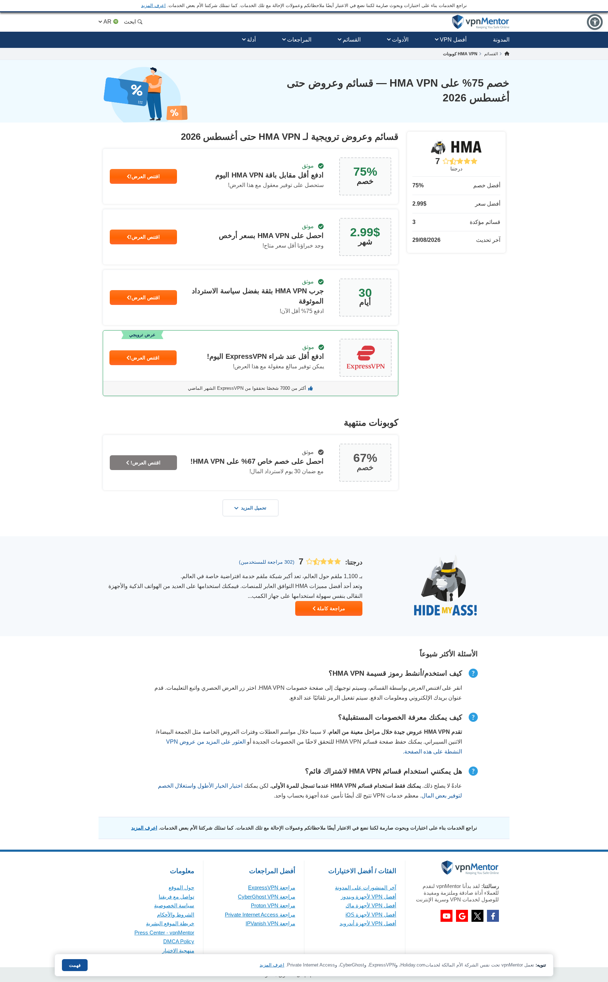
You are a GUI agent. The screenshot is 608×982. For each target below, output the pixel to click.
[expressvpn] (250, 363)
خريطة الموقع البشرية (170, 923)
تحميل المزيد (253, 508)
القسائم (352, 40)
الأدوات (400, 40)
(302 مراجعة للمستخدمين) (266, 562)
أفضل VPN (453, 40)
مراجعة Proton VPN (273, 905)
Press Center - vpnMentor (164, 933)
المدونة (501, 40)
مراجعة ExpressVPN (271, 887)
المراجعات (299, 40)
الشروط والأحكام (175, 915)
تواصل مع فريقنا (176, 897)
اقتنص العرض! (145, 176)
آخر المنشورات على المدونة (365, 887)
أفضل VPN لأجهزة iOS (371, 915)
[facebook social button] (493, 916)
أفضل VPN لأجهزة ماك (371, 905)
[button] (595, 22)
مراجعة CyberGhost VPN (266, 897)
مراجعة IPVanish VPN (270, 923)
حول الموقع (181, 887)
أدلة (251, 40)
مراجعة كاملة (330, 608)
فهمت (75, 965)
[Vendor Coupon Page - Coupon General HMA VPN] (250, 176)
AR (107, 22)
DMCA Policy (178, 941)
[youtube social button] (446, 916)
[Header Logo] (480, 22)
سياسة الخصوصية (174, 905)
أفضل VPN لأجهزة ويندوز (368, 897)
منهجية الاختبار (178, 950)
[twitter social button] (477, 916)
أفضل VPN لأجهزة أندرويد (368, 923)
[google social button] (462, 916)
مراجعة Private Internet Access (260, 915)
